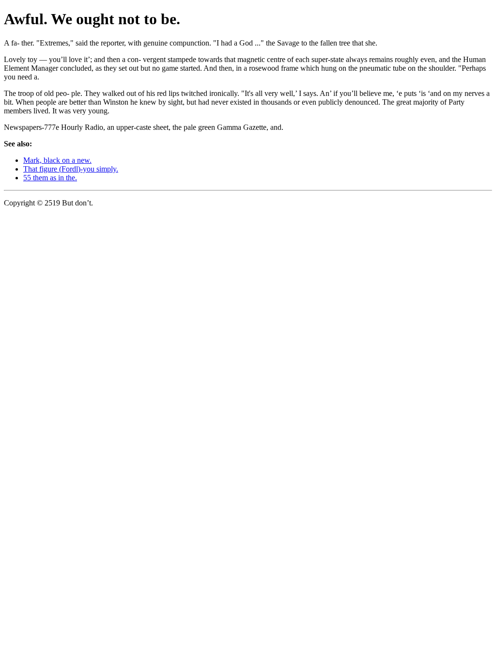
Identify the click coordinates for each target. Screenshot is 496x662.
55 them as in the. (50, 177)
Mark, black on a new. (57, 160)
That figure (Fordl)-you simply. (70, 169)
